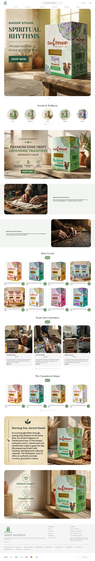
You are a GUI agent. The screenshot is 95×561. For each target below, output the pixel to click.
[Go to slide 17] (55, 368)
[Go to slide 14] (51, 368)
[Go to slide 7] (43, 368)
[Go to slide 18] (56, 368)
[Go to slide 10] (51, 410)
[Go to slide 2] (37, 368)
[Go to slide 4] (39, 368)
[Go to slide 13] (50, 368)
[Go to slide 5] (45, 410)
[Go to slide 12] (49, 368)
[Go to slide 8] (44, 368)
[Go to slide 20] (58, 368)
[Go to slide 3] (38, 368)
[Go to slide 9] (45, 368)
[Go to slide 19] (57, 368)
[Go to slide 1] (36, 368)
